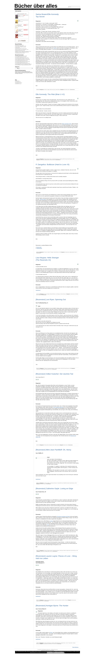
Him (54, 48)
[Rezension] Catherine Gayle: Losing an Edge (54, 489)
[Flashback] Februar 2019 (20, 50)
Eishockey (61, 550)
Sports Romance (66, 368)
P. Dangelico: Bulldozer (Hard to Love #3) (52, 164)
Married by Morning (20, 25)
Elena (17, 59)
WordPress (47, 650)
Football (56, 368)
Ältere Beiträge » (75, 647)
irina (16, 58)
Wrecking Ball (39, 247)
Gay (54, 89)
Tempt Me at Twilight (20, 30)
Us (55, 48)
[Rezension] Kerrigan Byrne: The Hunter (52, 606)
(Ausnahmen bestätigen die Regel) (63, 516)
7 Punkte (45, 368)
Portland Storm (68, 550)
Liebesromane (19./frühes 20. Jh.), (49, 643)
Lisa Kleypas (21, 21)
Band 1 (51, 632)
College (48, 89)
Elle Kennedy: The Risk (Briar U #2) (22, 49)
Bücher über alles (35, 6)
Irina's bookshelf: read (21, 13)
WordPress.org (18, 83)
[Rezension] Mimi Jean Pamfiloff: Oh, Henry (53, 450)
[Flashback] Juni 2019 (20, 45)
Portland (64, 550)
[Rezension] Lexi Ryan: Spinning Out (51, 300)
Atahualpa (52, 650)
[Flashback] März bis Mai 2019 (21, 48)
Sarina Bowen (58, 89)
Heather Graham (21, 16)
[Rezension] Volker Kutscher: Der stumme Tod (54, 374)
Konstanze (18, 57)
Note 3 (69, 89)
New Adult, (66, 89)
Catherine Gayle (49, 550)
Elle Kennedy (52, 89)
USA (70, 368)
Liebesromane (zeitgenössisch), (45, 159)
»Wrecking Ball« (43, 199)
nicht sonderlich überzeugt (58, 407)
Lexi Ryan (59, 368)
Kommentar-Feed (19, 82)
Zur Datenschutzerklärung (58, 652)
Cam (48, 524)
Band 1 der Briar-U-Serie (66, 123)
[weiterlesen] (38, 290)
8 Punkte (45, 89)
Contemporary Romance (50, 368)
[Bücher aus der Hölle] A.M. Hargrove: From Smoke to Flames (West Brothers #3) (23, 52)
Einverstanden (50, 652)
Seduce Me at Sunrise (20, 35)
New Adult (62, 368)
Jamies (51, 521)
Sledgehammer (39, 248)
